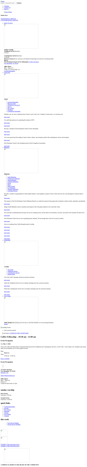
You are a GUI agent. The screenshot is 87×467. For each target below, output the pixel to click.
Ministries (6, 147)
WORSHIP (7, 240)
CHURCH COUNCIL (13, 105)
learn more (7, 117)
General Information (9, 71)
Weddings (10, 110)
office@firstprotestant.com (8, 375)
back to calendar (5, 358)
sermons (6, 413)
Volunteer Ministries (12, 189)
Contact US (7, 7)
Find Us (6, 9)
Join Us (9, 106)
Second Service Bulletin (13, 424)
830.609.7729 (4, 372)
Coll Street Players (12, 191)
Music (9, 184)
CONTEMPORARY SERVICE (9, 20)
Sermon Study (11, 274)
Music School (11, 186)
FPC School (10, 108)
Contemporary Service (13, 273)
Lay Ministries (11, 188)
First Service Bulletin (13, 423)
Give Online (7, 296)
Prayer (9, 183)
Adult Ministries (11, 177)
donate (6, 324)
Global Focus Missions (13, 178)
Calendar (6, 6)
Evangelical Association (13, 111)
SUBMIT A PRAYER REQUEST (10, 444)
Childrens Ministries (12, 181)
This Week (10, 269)
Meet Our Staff (11, 103)
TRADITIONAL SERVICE (8, 18)
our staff (6, 408)
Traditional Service (12, 271)
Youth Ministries (11, 180)
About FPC (7, 72)
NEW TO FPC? (8, 23)
